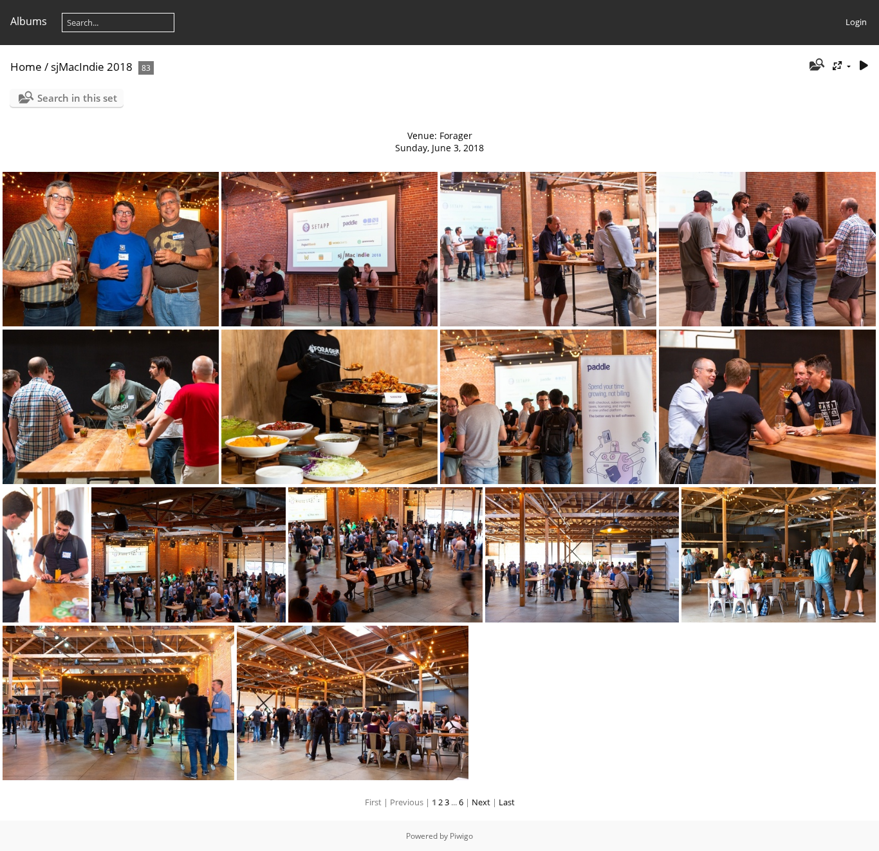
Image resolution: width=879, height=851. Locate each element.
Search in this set (77, 97)
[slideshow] (863, 66)
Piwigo (461, 835)
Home (26, 66)
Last (507, 802)
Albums (28, 21)
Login (856, 22)
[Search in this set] (816, 65)
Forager (455, 135)
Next (481, 802)
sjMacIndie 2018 (92, 66)
